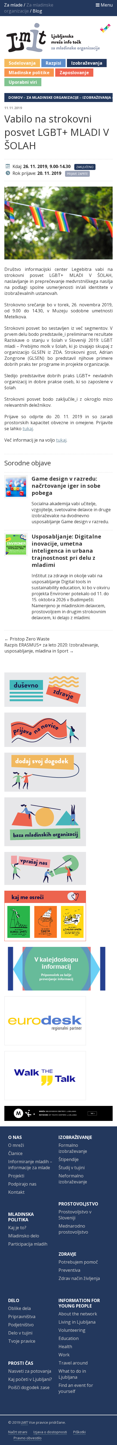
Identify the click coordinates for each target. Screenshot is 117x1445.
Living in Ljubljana (77, 1322)
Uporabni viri (23, 82)
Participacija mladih (27, 1244)
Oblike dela (19, 1308)
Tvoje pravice (21, 1341)
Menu (106, 5)
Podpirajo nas (22, 1184)
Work (64, 1355)
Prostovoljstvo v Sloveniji (75, 1215)
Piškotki (79, 1431)
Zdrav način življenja (79, 1278)
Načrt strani (17, 1431)
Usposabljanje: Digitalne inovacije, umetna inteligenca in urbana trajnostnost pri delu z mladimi (66, 551)
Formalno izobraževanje (73, 1148)
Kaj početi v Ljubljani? (30, 1379)
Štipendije (69, 1159)
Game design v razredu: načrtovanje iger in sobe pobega (66, 485)
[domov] (59, 49)
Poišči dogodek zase (29, 1387)
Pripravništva (21, 1317)
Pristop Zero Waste (30, 639)
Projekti (16, 1176)
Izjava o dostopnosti (50, 1431)
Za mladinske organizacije (52, 97)
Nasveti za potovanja (29, 1371)
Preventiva (69, 1270)
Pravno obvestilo (28, 1437)
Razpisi (53, 63)
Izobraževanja (86, 63)
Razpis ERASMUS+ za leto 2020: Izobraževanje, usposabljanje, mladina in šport (51, 648)
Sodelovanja (22, 63)
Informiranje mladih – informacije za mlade (30, 1165)
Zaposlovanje (74, 73)
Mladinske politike (29, 73)
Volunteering (72, 1330)
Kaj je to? (17, 1228)
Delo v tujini (20, 1333)
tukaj (28, 429)
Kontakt (16, 1192)
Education (69, 1338)
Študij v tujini (72, 1168)
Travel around (73, 1363)
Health (65, 1347)
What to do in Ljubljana (72, 1374)
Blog (37, 11)
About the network (78, 1314)
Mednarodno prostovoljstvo (73, 1229)
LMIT (24, 1422)
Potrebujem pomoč (78, 1262)
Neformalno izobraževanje (73, 1179)
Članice (15, 1153)
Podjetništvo (21, 1325)
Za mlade (13, 5)
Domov (15, 97)
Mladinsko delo (23, 1236)
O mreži (16, 1145)
